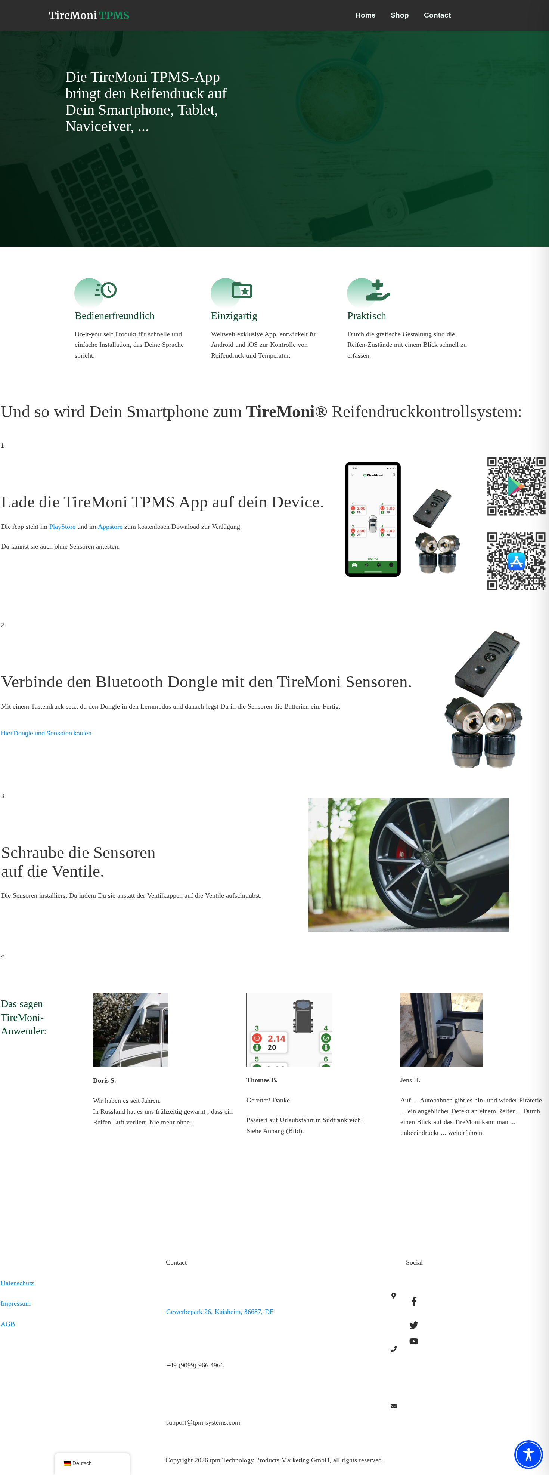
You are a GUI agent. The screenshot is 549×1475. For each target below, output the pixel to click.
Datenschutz (17, 1283)
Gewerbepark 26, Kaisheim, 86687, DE (220, 1311)
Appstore (110, 526)
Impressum (16, 1303)
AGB (8, 1324)
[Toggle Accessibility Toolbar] (528, 1454)
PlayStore (62, 526)
